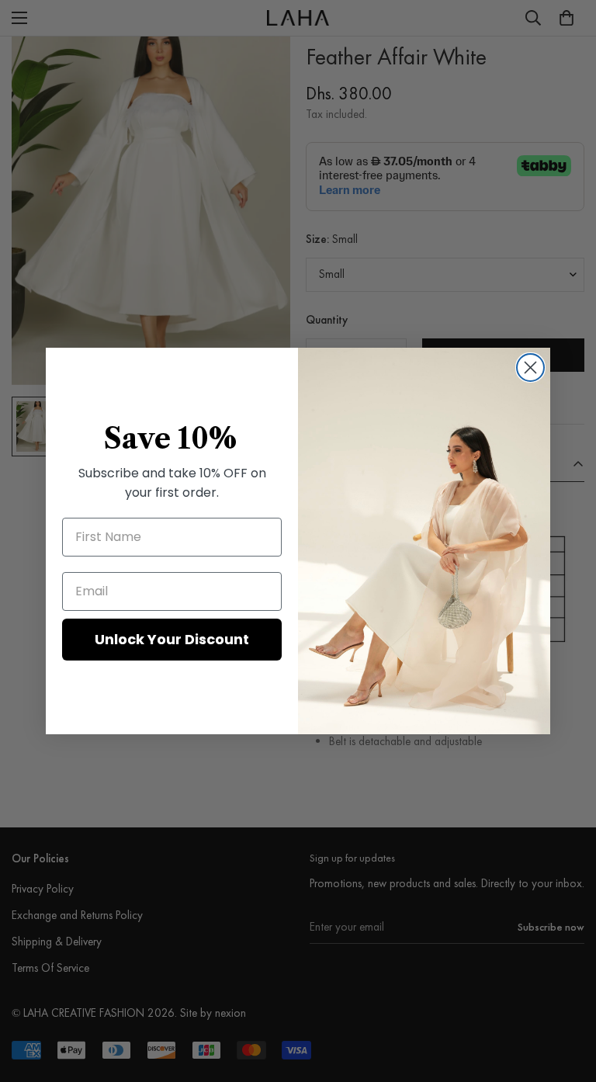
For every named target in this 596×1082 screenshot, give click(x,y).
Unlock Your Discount (172, 639)
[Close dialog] (530, 367)
